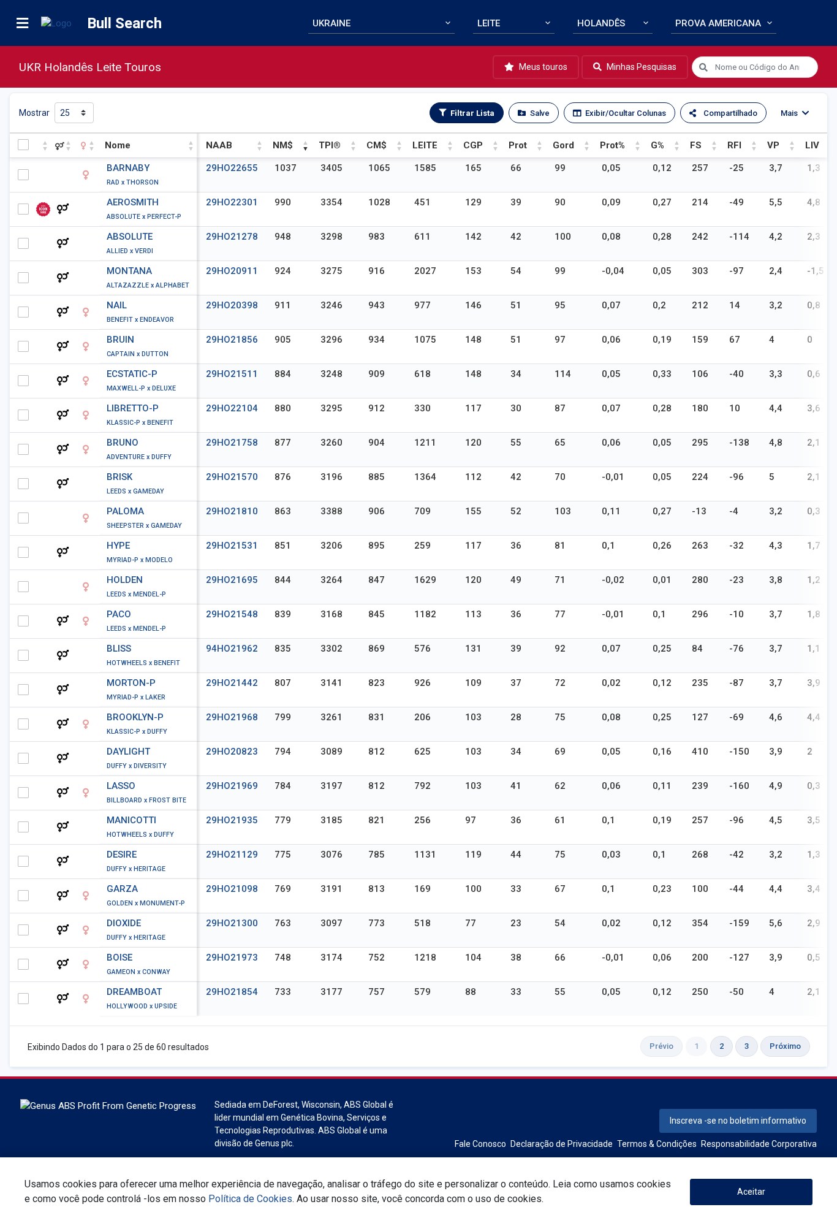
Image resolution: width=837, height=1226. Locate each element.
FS (696, 145)
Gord (563, 145)
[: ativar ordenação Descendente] (43, 145)
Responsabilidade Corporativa (759, 1144)
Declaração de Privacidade (561, 1144)
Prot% (612, 145)
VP (773, 145)
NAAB (219, 145)
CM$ (376, 145)
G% (657, 145)
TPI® (330, 145)
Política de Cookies (250, 1199)
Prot (518, 145)
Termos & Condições (657, 1144)
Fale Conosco (480, 1144)
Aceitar (751, 1192)
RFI (734, 145)
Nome (118, 145)
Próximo (785, 1046)
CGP (473, 145)
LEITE (424, 145)
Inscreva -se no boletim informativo (738, 1120)
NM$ (283, 145)
